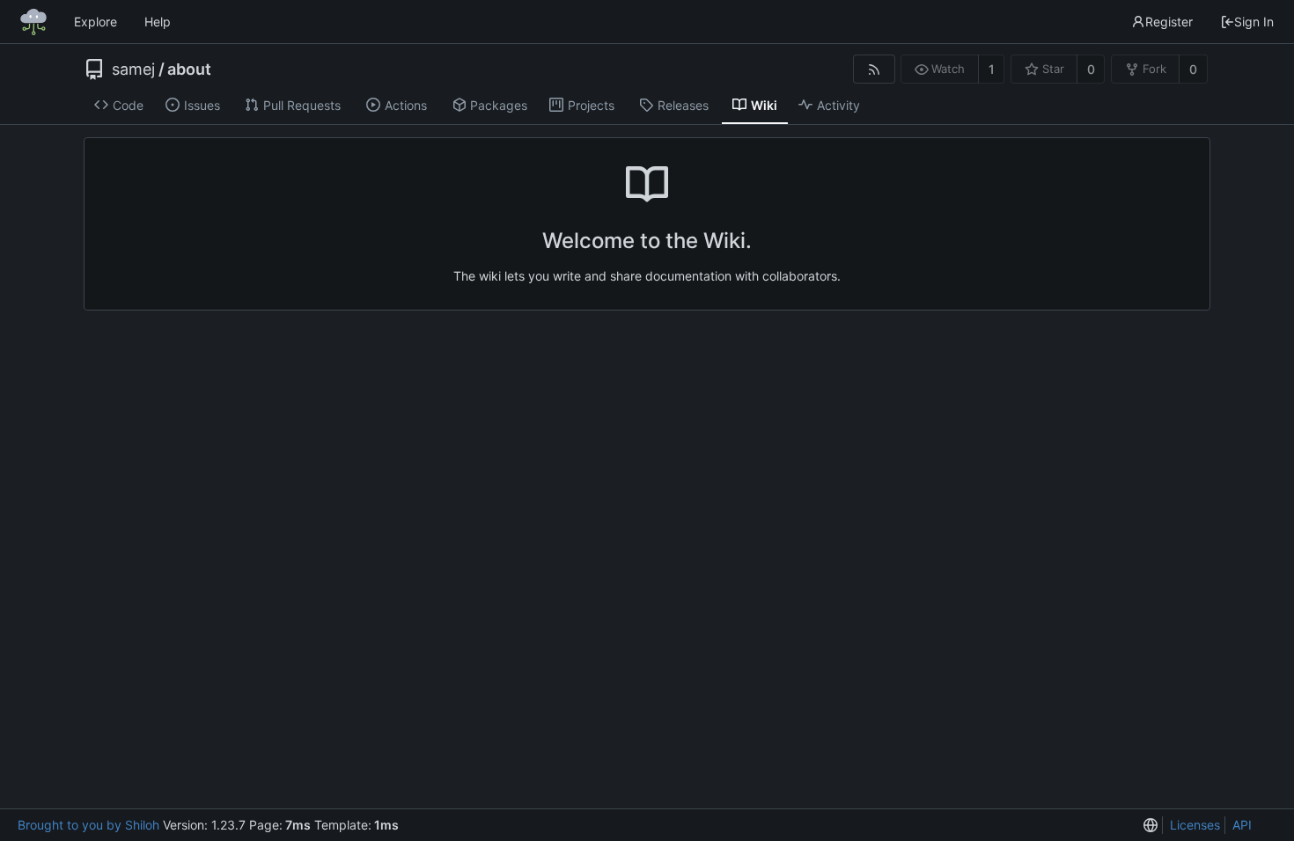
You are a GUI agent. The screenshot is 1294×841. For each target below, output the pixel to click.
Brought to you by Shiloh (88, 824)
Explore (95, 21)
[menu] (1150, 825)
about (189, 69)
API (1242, 824)
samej (133, 69)
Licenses (1195, 824)
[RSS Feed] (873, 69)
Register (1169, 21)
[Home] (33, 22)
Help (157, 21)
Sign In (1254, 21)
